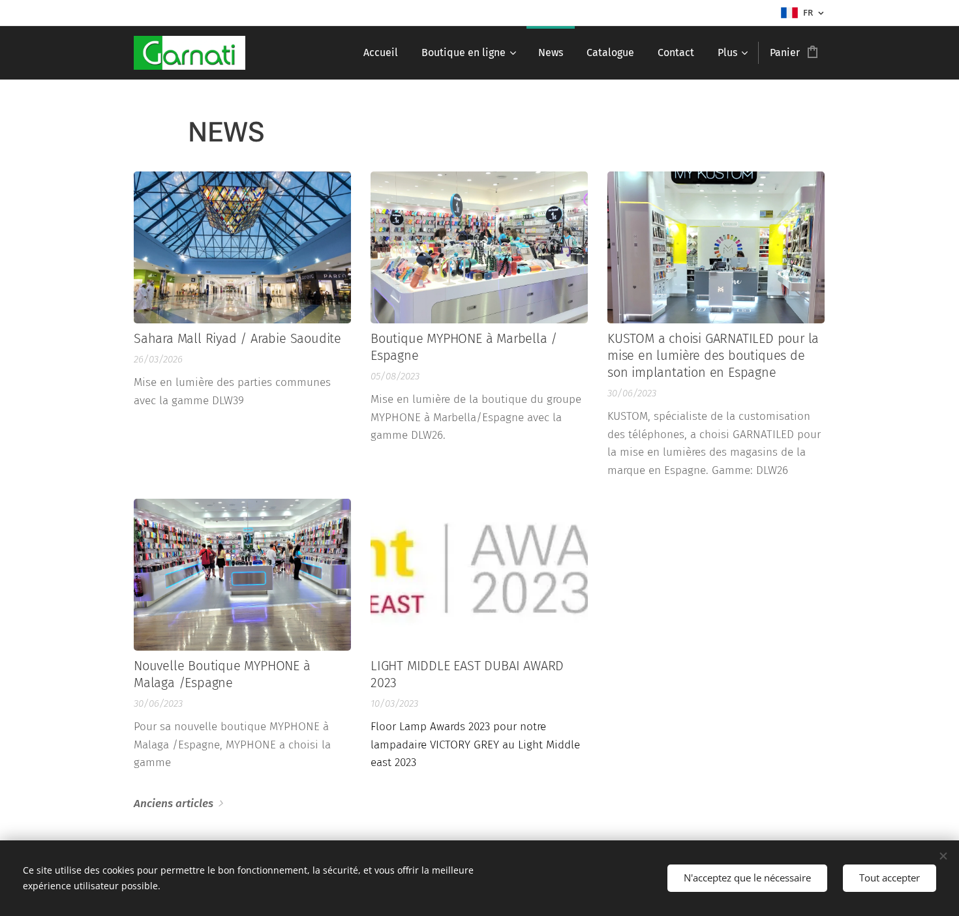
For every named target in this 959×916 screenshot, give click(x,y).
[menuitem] (381, 53)
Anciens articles (173, 803)
